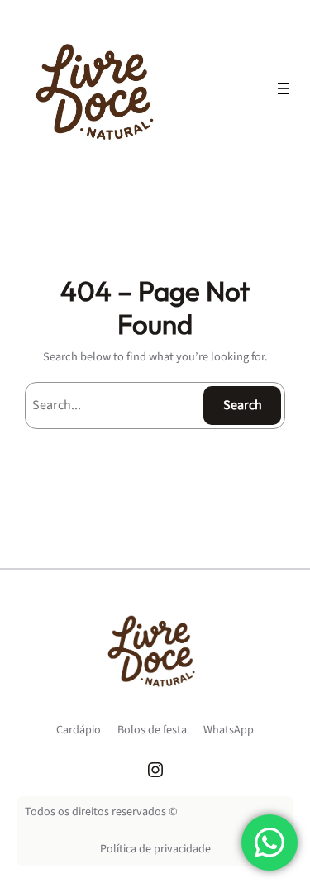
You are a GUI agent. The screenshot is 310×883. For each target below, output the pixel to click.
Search (242, 405)
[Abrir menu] (283, 88)
